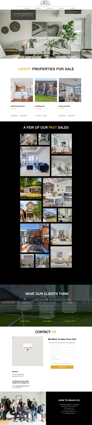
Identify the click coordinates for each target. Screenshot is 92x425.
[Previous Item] (2, 34)
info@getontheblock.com (22, 386)
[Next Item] (89, 34)
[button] (50, 8)
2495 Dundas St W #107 (18, 106)
